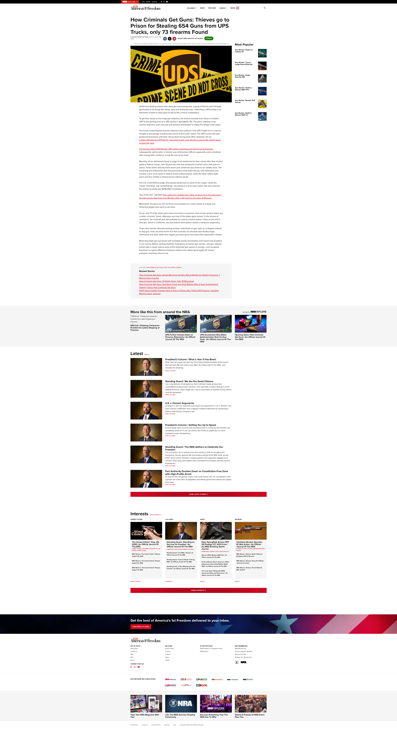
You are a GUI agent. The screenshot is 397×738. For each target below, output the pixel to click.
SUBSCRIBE (141, 627)
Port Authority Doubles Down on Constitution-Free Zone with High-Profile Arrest (196, 472)
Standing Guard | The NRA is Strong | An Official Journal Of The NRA (180, 554)
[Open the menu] (238, 7)
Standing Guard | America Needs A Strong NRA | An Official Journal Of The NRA (181, 561)
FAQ (131, 654)
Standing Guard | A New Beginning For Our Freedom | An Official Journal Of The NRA (181, 567)
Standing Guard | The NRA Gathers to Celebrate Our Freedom (194, 448)
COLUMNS (191, 549)
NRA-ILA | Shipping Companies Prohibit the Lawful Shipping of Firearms (145, 328)
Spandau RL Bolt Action (244, 549)
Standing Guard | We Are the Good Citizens (189, 381)
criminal (179, 267)
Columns (191, 8)
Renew (148, 2)
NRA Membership (240, 648)
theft (165, 267)
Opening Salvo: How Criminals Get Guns (157, 287)
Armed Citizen (136, 519)
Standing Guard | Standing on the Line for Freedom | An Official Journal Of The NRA (181, 544)
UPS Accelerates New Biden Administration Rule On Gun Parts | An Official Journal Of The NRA (215, 338)
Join (143, 2)
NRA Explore (204, 651)
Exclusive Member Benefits (243, 651)
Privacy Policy (134, 725)
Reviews (238, 519)
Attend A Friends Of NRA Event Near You (249, 716)
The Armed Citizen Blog (149, 549)
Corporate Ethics (156, 725)
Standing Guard (172, 549)
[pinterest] (174, 37)
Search (132, 660)
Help (131, 657)
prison (173, 267)
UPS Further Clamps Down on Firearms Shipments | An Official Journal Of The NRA (180, 337)
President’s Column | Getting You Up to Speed (190, 425)
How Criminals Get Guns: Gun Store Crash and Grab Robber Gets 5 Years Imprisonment (178, 284)
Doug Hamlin (182, 549)
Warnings (167, 725)
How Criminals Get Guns (155, 267)
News (202, 8)
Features (212, 8)
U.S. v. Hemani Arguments (179, 403)
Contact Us (134, 651)
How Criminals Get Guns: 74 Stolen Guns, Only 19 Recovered (166, 281)
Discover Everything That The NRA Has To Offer (214, 716)
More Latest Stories (207, 494)
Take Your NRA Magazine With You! (144, 716)
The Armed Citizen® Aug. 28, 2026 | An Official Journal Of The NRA (145, 544)
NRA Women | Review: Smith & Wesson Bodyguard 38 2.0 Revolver (249, 555)
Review (238, 550)
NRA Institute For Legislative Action (211, 648)
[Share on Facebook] (165, 37)
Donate (154, 2)
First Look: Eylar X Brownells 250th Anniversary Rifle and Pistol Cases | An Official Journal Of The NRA (215, 573)
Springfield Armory (208, 551)
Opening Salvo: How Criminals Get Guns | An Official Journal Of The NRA (250, 337)
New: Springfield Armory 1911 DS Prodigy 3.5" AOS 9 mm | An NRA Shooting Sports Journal (215, 545)
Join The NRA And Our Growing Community (180, 716)
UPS (169, 267)
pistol (217, 551)
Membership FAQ (240, 654)
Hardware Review (258, 549)
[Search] (265, 8)
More (146, 354)
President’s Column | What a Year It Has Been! (190, 359)
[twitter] (169, 37)
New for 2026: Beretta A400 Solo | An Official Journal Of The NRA (214, 556)
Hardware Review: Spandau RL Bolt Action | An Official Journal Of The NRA (249, 544)
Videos (222, 8)
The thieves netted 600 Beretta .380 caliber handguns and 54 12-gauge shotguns (176, 148)
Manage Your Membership (243, 657)
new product (224, 551)
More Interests (155, 515)
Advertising (134, 648)
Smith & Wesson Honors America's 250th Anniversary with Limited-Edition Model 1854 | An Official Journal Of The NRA (215, 564)
